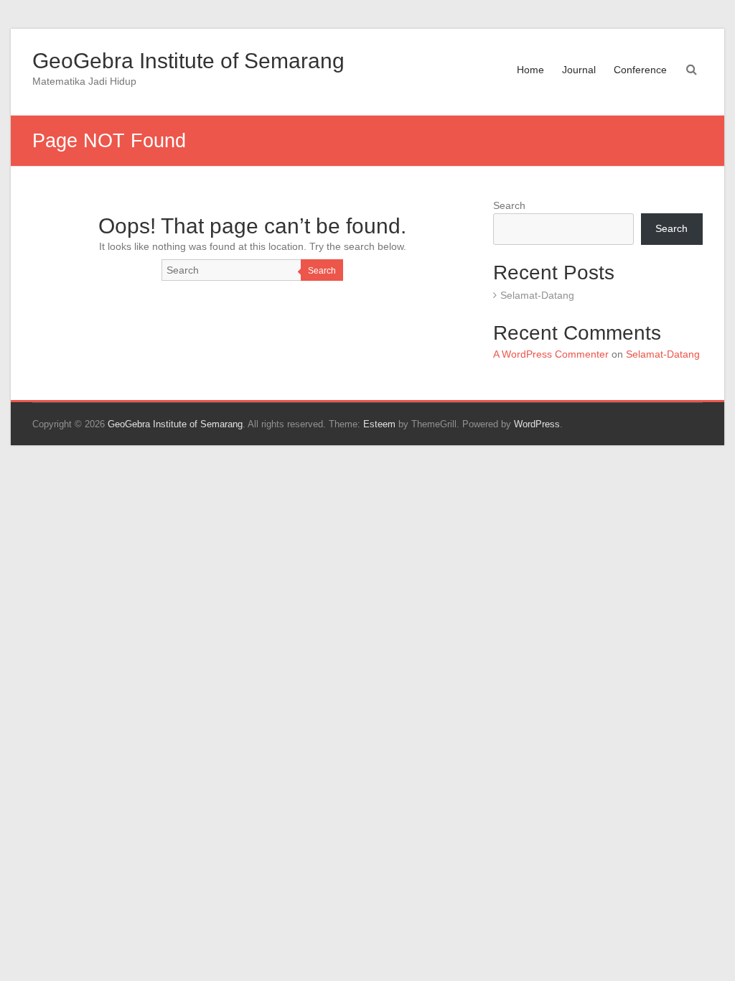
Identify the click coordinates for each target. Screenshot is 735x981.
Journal (579, 69)
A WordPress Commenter (551, 354)
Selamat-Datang (537, 295)
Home (530, 69)
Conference (640, 69)
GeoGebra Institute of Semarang (188, 61)
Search (322, 271)
